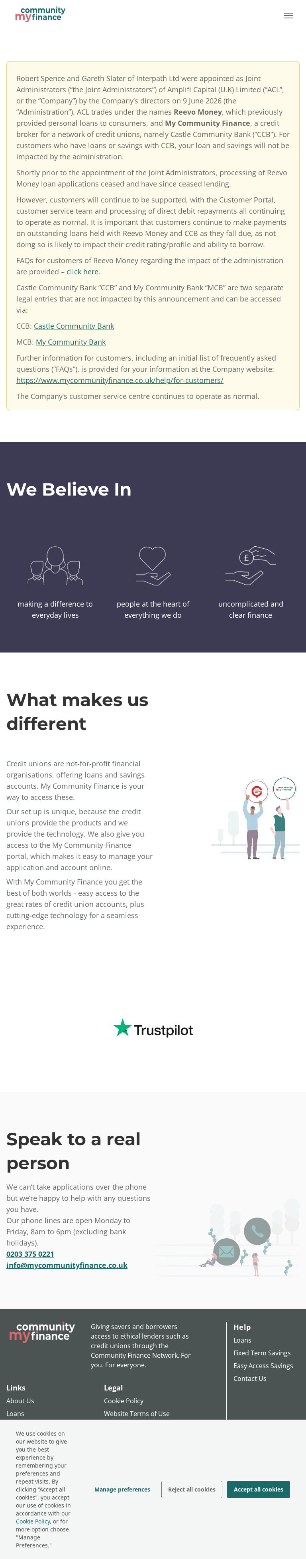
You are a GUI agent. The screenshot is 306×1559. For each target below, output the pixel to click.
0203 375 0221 (30, 1254)
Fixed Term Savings (262, 1353)
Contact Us (250, 1378)
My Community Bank (71, 342)
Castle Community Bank (74, 326)
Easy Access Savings (263, 1365)
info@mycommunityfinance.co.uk (67, 1265)
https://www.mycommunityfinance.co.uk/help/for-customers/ (120, 380)
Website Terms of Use (137, 1413)
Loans (15, 1413)
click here (82, 271)
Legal (113, 1387)
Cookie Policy (33, 1521)
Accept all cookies (258, 1489)
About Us (20, 1400)
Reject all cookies (192, 1489)
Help (242, 1327)
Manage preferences (122, 1489)
